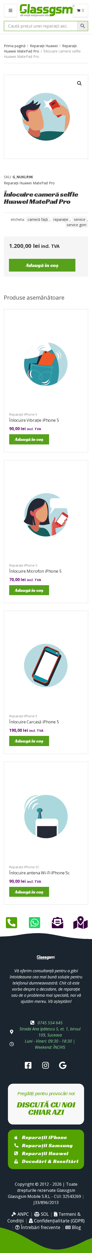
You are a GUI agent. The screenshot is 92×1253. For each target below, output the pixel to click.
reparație (60, 219)
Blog (76, 1227)
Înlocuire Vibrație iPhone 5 (34, 420)
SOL (44, 1214)
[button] (79, 83)
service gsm (76, 224)
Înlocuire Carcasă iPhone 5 (34, 722)
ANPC (22, 1214)
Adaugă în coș (42, 265)
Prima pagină (15, 45)
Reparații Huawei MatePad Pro (29, 183)
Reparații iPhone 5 (23, 414)
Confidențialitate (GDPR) (59, 1221)
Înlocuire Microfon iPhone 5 (35, 571)
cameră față (38, 219)
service (79, 219)
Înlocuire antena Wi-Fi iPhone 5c (39, 873)
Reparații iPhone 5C (24, 867)
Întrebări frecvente (40, 1227)
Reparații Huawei (44, 45)
